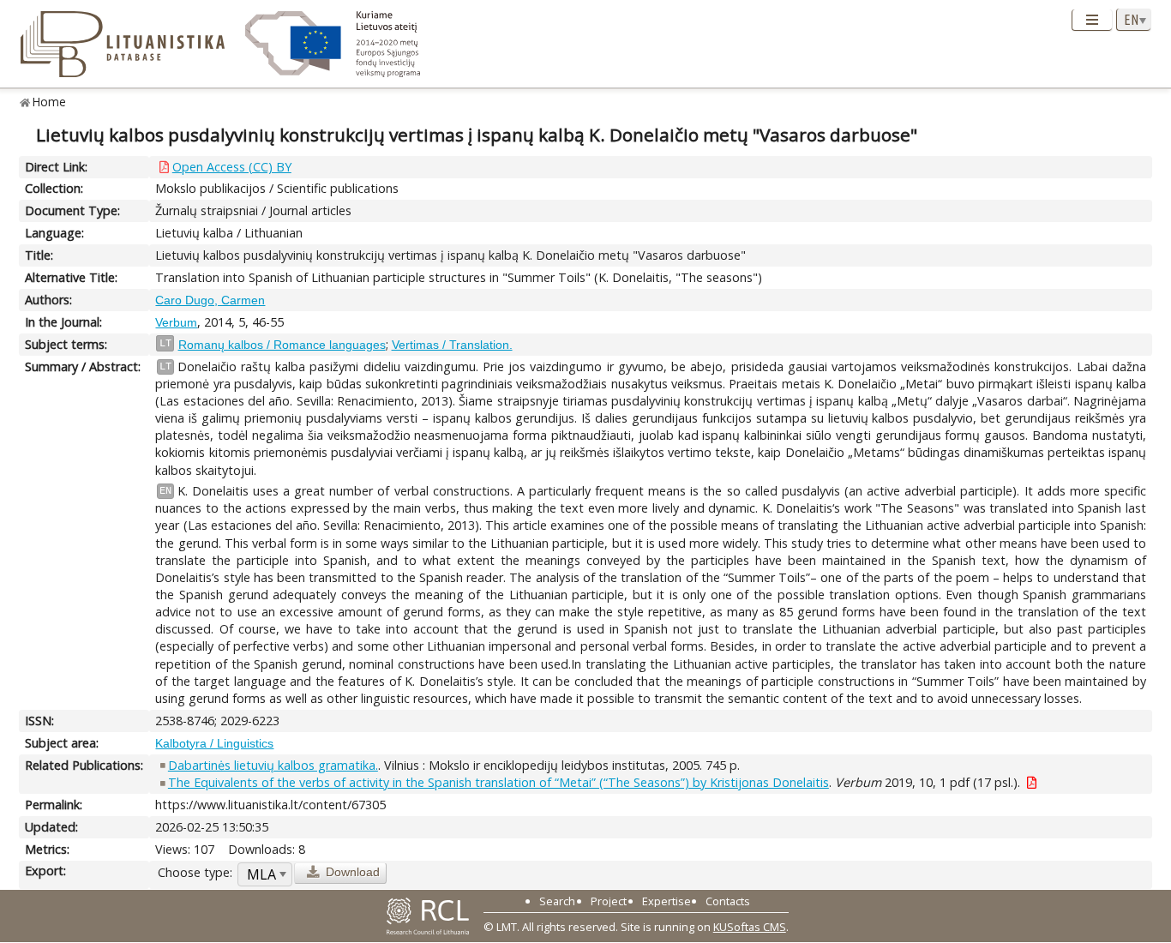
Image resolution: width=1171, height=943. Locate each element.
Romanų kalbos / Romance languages (282, 344)
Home (49, 101)
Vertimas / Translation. (452, 344)
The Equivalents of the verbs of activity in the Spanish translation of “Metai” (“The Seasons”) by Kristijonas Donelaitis (498, 782)
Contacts (728, 901)
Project (609, 901)
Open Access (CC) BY (231, 167)
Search (557, 901)
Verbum (176, 322)
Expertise (666, 901)
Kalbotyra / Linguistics (214, 743)
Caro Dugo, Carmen (210, 300)
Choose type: (195, 872)
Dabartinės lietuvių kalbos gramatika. (273, 765)
